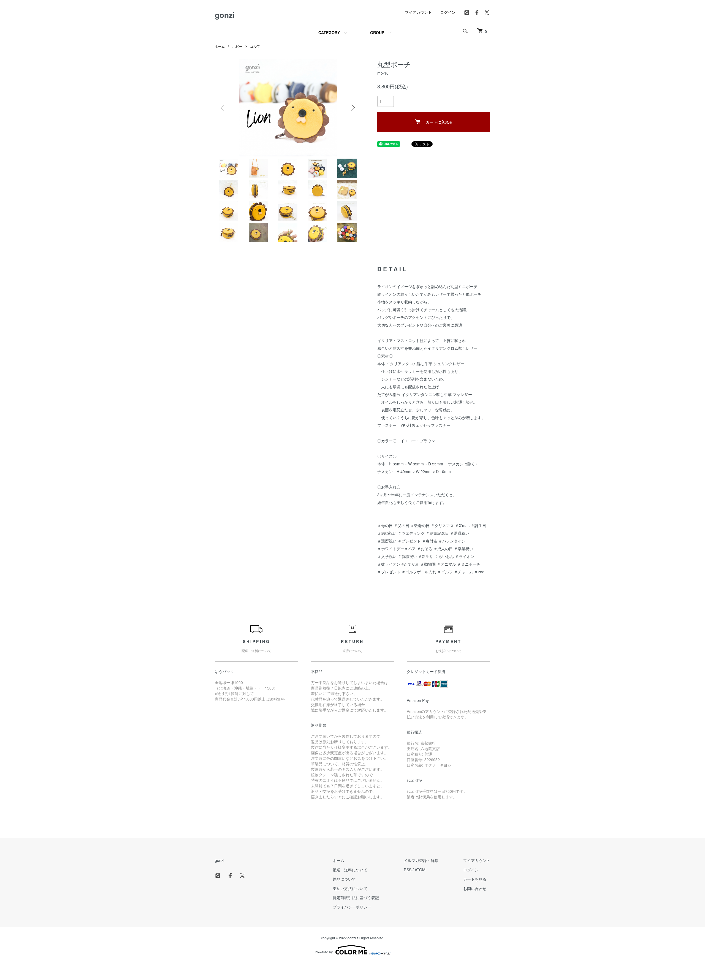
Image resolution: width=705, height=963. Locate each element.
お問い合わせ (474, 888)
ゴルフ (255, 46)
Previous (223, 108)
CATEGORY (329, 32)
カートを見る (474, 879)
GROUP (377, 32)
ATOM (420, 869)
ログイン (447, 12)
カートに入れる (439, 122)
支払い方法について (350, 888)
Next (352, 108)
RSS (407, 869)
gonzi (225, 14)
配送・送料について (350, 869)
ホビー (237, 46)
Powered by (324, 952)
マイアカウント (418, 12)
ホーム (220, 46)
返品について (344, 879)
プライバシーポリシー (352, 907)
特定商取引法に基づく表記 (356, 897)
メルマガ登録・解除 (421, 860)
